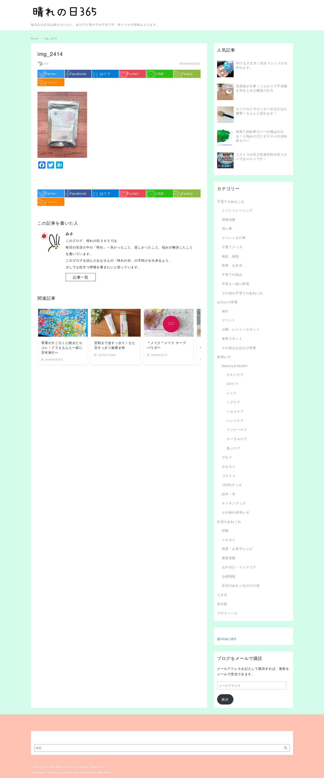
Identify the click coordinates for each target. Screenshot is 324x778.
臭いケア (233, 448)
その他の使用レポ (236, 512)
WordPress (106, 772)
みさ (46, 63)
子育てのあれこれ (231, 201)
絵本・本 (229, 493)
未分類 (222, 603)
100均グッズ (232, 484)
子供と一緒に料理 (236, 283)
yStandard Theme (43, 772)
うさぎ (222, 594)
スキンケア (235, 374)
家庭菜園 (229, 557)
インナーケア (237, 429)
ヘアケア (233, 402)
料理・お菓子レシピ (237, 548)
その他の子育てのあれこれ (242, 292)
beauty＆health (235, 365)
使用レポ (224, 356)
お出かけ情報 (227, 301)
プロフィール (227, 613)
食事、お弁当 (232, 265)
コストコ (229, 475)
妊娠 (225, 530)
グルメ (227, 457)
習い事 (227, 228)
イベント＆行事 (234, 237)
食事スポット (232, 338)
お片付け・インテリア (239, 567)
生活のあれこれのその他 (241, 585)
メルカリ (229, 539)
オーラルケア (237, 438)
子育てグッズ (232, 246)
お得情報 (229, 576)
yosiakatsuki (70, 772)
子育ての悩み (232, 274)
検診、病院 (230, 256)
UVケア (232, 383)
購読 (225, 699)
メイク (232, 392)
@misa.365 (226, 638)
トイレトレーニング (237, 210)
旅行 (225, 310)
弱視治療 (229, 219)
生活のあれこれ (229, 521)
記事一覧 (80, 277)
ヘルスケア (235, 411)
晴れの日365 (64, 767)
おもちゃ (229, 466)
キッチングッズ (234, 503)
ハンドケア (235, 420)
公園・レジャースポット (241, 329)
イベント (229, 319)
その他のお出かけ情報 (239, 347)
